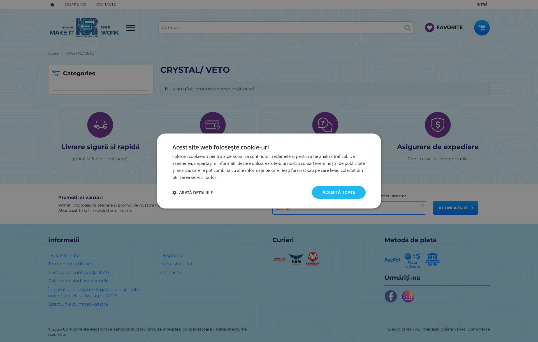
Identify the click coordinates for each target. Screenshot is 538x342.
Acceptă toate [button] (339, 192)
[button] (192, 192)
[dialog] (269, 171)
